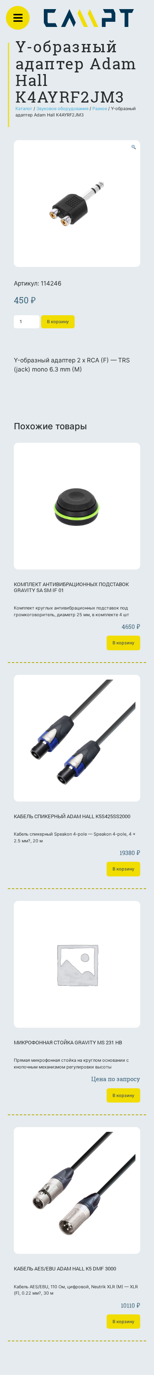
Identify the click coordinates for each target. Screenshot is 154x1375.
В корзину (58, 321)
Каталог (23, 108)
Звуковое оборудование (62, 108)
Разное (99, 108)
